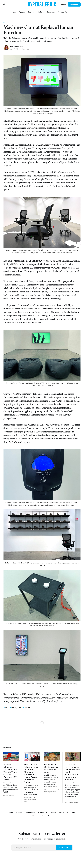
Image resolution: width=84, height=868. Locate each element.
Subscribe (74, 4)
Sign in (63, 4)
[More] (71, 12)
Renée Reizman (16, 46)
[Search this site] (4, 4)
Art (5, 22)
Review (27, 708)
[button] (30, 812)
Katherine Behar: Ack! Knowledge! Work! (22, 694)
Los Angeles (16, 708)
